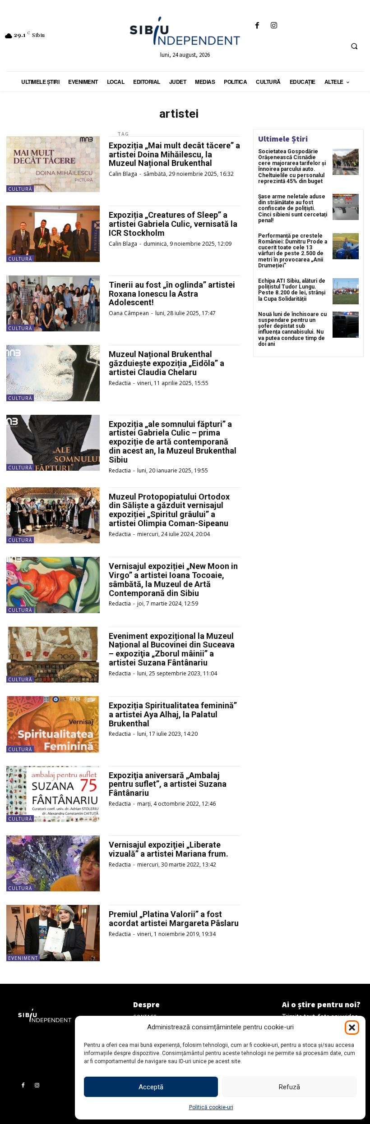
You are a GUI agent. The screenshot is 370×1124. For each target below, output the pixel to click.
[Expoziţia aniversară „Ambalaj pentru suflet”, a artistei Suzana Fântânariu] (53, 794)
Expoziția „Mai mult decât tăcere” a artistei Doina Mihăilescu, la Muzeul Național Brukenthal (174, 154)
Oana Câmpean (129, 313)
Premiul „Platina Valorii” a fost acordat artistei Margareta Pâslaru (174, 918)
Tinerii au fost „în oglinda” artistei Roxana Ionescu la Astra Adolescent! (172, 293)
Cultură (20, 189)
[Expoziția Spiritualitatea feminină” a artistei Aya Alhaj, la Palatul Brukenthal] (53, 724)
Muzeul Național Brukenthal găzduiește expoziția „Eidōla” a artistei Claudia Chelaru (166, 363)
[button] (351, 1027)
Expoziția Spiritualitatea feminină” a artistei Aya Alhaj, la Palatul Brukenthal (173, 714)
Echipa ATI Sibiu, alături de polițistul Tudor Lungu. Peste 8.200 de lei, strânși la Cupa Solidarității (291, 290)
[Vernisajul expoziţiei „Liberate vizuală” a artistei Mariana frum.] (53, 863)
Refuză (289, 1087)
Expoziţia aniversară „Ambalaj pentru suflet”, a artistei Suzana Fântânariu (168, 784)
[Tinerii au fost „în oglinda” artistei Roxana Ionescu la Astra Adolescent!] (53, 303)
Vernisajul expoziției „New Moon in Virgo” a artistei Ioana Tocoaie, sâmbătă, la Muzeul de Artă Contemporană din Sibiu (173, 579)
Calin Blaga (123, 174)
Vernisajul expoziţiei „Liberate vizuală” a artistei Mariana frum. (168, 849)
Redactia (120, 383)
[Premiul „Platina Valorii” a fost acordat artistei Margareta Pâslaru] (53, 933)
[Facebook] (257, 26)
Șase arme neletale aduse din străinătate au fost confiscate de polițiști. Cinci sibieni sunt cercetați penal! (292, 208)
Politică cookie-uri (211, 1107)
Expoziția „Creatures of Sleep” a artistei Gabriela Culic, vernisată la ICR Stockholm (173, 224)
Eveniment (23, 958)
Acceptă (151, 1087)
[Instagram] (274, 26)
